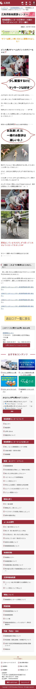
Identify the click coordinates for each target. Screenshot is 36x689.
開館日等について (10, 435)
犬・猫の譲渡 (9, 504)
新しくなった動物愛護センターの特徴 (16, 447)
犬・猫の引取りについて (12, 527)
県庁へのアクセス (12, 682)
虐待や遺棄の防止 (10, 515)
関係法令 (7, 649)
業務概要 (7, 454)
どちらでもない (11, 404)
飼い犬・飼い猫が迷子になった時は (15, 531)
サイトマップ (25, 682)
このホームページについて (9, 662)
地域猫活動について (11, 561)
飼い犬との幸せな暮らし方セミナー (15, 473)
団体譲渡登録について (11, 611)
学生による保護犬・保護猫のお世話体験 (16, 485)
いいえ (20, 404)
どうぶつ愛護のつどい (11, 492)
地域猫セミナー (9, 557)
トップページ (4, 8)
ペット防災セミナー (11, 481)
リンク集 (7, 619)
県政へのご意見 (23, 666)
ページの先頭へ (18, 659)
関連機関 (5, 670)
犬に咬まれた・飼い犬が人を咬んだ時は (16, 534)
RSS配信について (24, 670)
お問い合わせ (9, 431)
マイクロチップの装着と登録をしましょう (17, 511)
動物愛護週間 (9, 615)
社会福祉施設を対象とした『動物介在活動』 (18, 469)
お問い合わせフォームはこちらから (16, 345)
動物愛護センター (8, 333)
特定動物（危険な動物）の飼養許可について (18, 640)
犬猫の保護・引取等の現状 (13, 450)
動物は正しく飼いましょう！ (13, 508)
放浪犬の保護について (11, 542)
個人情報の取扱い (24, 662)
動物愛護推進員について (12, 546)
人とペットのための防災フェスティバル (16, 488)
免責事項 (5, 666)
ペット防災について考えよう (13, 588)
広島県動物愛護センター (16, 8)
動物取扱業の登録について (13, 636)
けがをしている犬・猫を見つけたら (15, 538)
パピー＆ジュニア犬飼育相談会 (14, 477)
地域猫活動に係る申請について (14, 565)
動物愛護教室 (9, 466)
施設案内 (7, 427)
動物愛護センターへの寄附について (15, 599)
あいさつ (7, 424)
